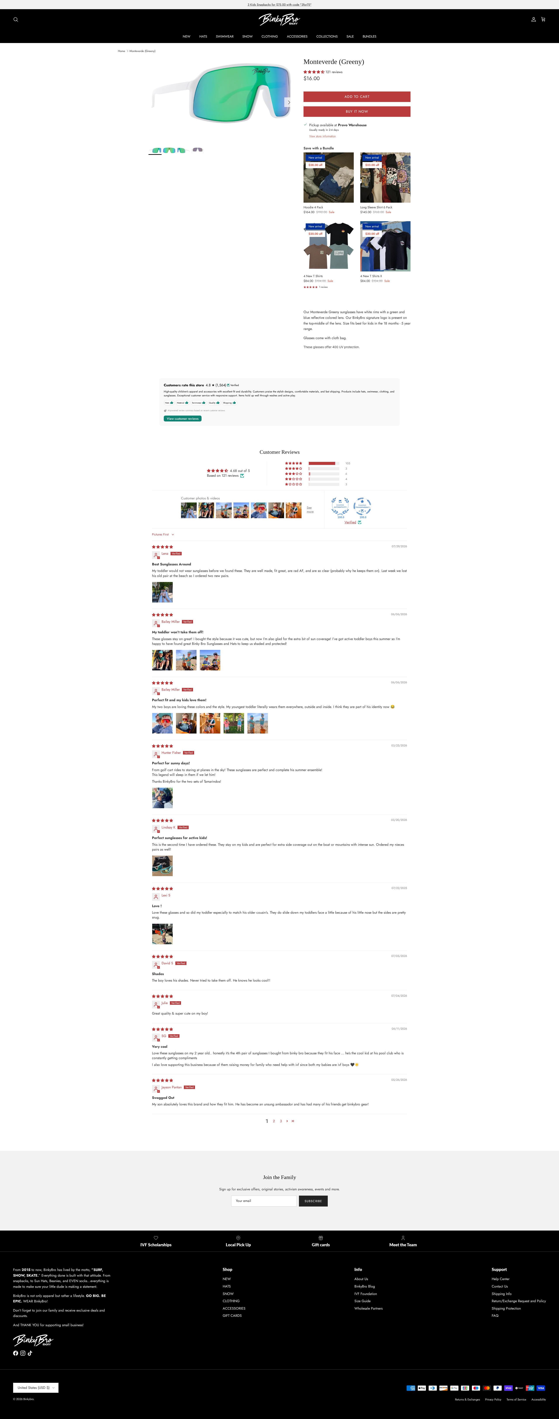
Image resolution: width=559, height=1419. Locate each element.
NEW (186, 36)
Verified (350, 522)
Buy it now (357, 111)
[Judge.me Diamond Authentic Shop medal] (340, 506)
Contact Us (500, 1286)
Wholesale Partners (368, 1308)
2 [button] (274, 1121)
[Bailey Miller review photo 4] (233, 723)
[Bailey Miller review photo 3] (210, 660)
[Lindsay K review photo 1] (162, 865)
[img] (162, 546)
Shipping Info (502, 1293)
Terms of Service (516, 1399)
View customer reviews (182, 418)
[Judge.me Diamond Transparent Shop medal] (362, 506)
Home (121, 51)
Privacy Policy (493, 1399)
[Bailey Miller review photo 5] (257, 723)
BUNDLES (369, 36)
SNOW (247, 36)
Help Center (500, 1278)
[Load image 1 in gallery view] (221, 100)
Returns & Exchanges (467, 1399)
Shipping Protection (506, 1308)
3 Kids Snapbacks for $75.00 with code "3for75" (280, 4)
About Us (361, 1278)
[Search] (15, 19)
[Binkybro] (279, 20)
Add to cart (357, 96)
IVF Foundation (365, 1293)
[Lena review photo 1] (162, 592)
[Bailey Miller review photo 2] (186, 660)
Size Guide (362, 1300)
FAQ (495, 1315)
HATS (203, 36)
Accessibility (538, 1399)
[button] (315, 71)
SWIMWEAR (224, 36)
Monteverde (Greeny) (142, 51)
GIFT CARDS (232, 1315)
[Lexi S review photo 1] (162, 934)
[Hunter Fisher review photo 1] (162, 797)
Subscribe (313, 1201)
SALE (350, 36)
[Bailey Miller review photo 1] (162, 660)
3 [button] (281, 1121)
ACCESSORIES (297, 36)
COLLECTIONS (327, 36)
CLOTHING (270, 36)
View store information (322, 136)
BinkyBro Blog (364, 1286)
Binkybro (28, 1399)
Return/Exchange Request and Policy (519, 1300)
